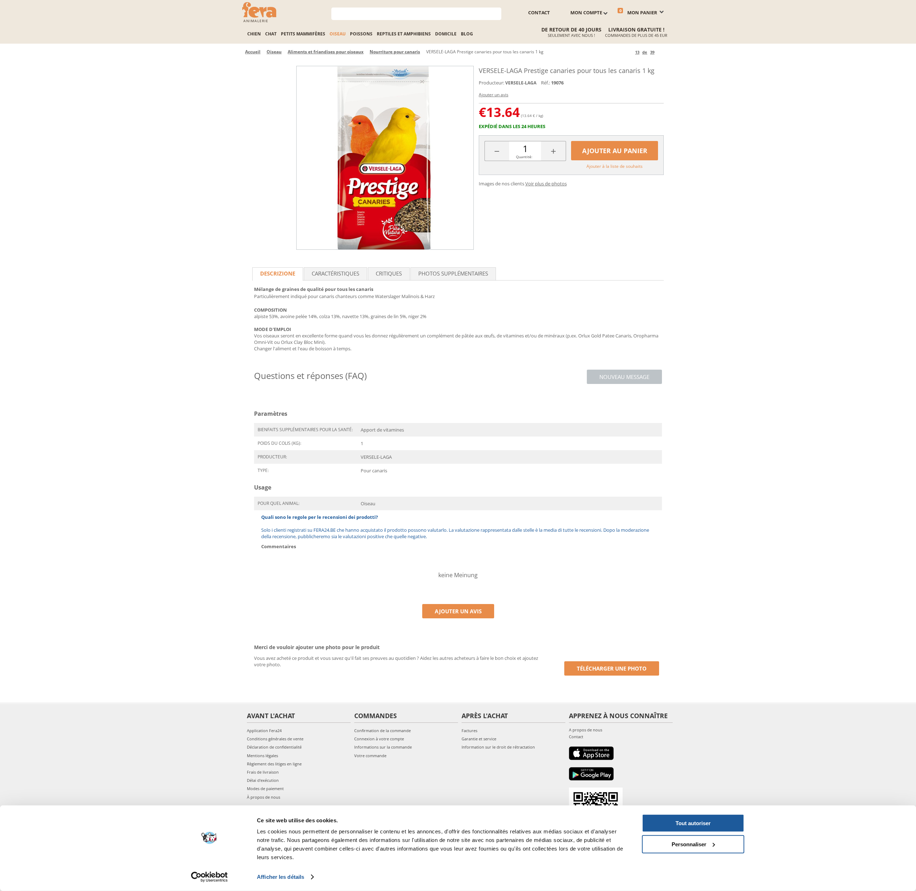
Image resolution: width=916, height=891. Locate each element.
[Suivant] (661, 52)
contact (539, 12)
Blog (467, 34)
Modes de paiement (265, 788)
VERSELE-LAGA (520, 83)
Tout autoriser (693, 823)
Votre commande (370, 755)
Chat (271, 34)
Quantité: (524, 156)
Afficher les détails (280, 877)
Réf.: (545, 82)
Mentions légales (262, 755)
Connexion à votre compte (379, 738)
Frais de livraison (263, 772)
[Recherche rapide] (496, 13)
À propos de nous (263, 797)
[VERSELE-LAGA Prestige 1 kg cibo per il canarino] (385, 157)
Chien (254, 34)
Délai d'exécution (263, 780)
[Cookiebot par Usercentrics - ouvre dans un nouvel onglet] (209, 877)
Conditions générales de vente (275, 738)
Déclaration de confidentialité (274, 747)
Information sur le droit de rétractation (498, 747)
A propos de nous (585, 729)
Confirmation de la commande (382, 730)
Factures (469, 730)
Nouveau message (624, 376)
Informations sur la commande (383, 747)
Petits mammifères (303, 34)
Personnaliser (689, 844)
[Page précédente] (628, 52)
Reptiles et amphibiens (404, 34)
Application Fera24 (264, 730)
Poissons (361, 34)
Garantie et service (479, 738)
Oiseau (338, 34)
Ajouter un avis (493, 95)
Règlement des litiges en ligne (274, 763)
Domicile (446, 34)
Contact (576, 736)
